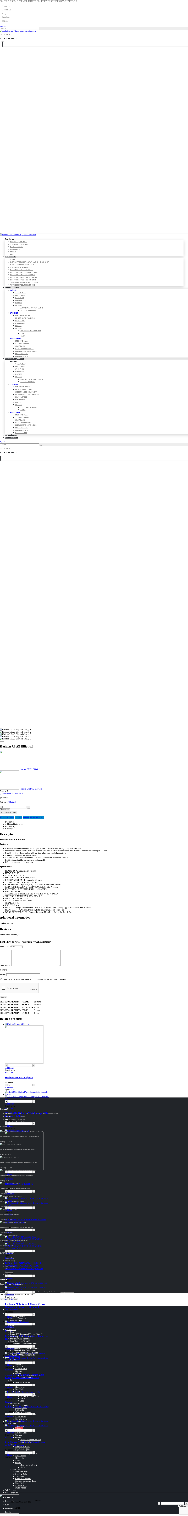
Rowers (18, 303)
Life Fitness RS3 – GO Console (23, 280)
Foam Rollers (21, 354)
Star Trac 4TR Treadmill (21, 267)
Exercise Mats (21, 430)
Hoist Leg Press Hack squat (22, 264)
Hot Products (10, 257)
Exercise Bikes (21, 300)
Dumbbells (15, 249)
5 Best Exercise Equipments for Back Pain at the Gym (16, 1227)
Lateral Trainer (27, 382)
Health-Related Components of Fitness (12, 1201)
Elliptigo (8, 1401)
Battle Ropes (21, 433)
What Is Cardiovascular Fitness (9, 1214)
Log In (5, 21)
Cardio (13, 290)
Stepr (12, 259)
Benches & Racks (22, 315)
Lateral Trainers (28, 310)
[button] (2, 26)
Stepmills (19, 298)
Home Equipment (12, 287)
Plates (13, 252)
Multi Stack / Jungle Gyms (27, 394)
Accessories (15, 338)
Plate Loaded (21, 397)
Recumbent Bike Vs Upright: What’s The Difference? (16, 1175)
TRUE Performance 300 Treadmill (25, 282)
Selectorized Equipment (26, 392)
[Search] (41, 445)
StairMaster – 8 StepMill (21, 269)
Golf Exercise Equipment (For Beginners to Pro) (15, 1188)
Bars (22, 336)
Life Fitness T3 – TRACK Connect (24, 277)
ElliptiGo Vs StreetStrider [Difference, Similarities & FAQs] (18, 1162)
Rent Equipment (11, 438)
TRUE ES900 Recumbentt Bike (22, 285)
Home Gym (20, 320)
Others (18, 305)
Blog (4, 13)
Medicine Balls (22, 341)
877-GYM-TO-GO (69, 1)
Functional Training (25, 318)
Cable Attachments (24, 348)
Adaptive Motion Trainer (31, 308)
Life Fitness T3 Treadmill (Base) (24, 272)
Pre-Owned (9, 239)
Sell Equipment (11, 1490)
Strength (14, 313)
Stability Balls (22, 343)
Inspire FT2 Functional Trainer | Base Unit (29, 262)
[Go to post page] (21, 1131)
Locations (6, 17)
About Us (6, 6)
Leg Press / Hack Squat (30, 331)
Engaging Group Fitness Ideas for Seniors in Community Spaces (19, 1136)
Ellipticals (20, 295)
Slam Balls (20, 346)
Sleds (22, 333)
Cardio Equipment (18, 241)
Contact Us (6, 10)
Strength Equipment (20, 244)
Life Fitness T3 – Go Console (22, 275)
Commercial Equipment (14, 359)
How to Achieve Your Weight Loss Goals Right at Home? (17, 1149)
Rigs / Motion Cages (29, 407)
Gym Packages (16, 247)
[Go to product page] (27, 1043)
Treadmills (20, 292)
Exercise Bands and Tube (26, 351)
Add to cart (183, 1506)
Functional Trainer (24, 389)
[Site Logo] (18, 31)
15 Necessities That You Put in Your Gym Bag (14, 1240)
